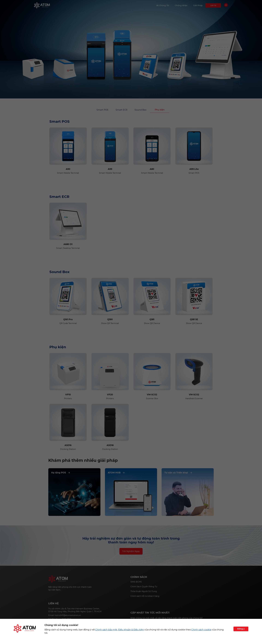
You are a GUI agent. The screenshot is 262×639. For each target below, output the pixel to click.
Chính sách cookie (201, 629)
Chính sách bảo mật (106, 629)
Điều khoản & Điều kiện (131, 629)
